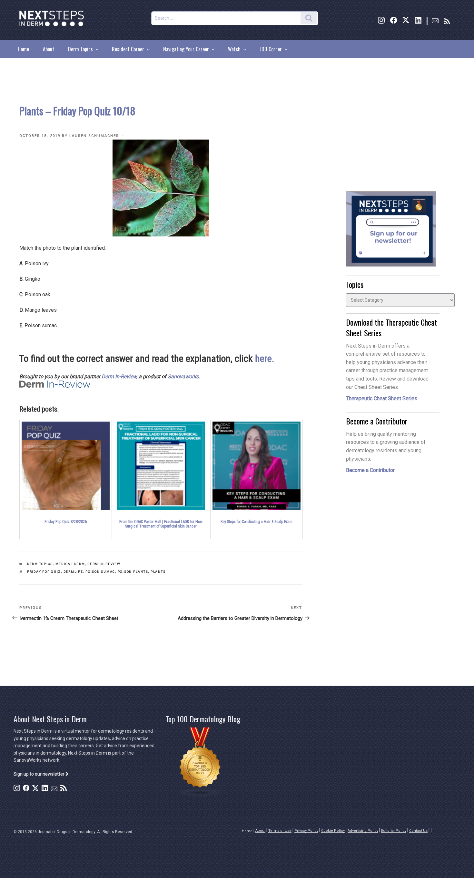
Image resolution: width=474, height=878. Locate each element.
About (48, 49)
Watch (234, 49)
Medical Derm (70, 564)
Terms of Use (279, 831)
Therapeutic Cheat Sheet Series (381, 398)
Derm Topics (80, 49)
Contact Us (418, 831)
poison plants (133, 571)
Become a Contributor (370, 470)
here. (264, 358)
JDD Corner (271, 49)
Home (23, 49)
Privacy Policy (306, 831)
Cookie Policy (333, 831)
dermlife (73, 571)
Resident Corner (128, 49)
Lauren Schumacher (94, 136)
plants (158, 571)
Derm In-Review (119, 376)
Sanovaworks (183, 376)
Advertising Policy (363, 831)
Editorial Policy (393, 831)
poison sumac (100, 571)
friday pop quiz (44, 571)
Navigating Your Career (186, 49)
